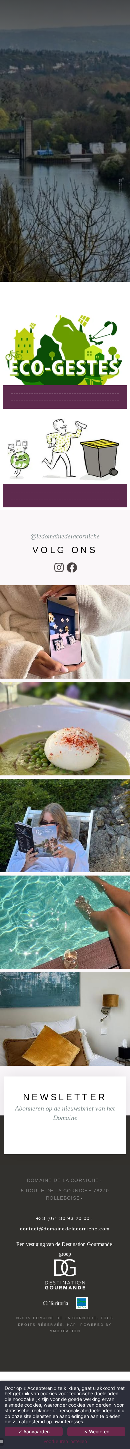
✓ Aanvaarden (34, 1431)
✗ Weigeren (96, 1431)
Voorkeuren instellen (65, 1441)
